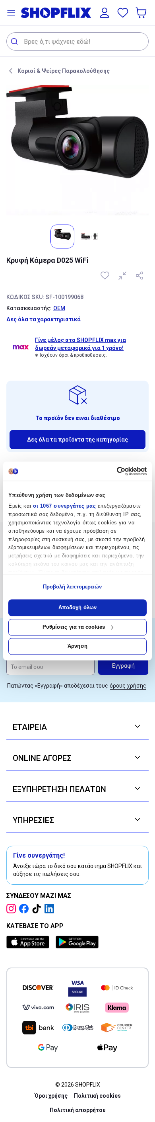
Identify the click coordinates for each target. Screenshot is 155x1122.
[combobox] (77, 41)
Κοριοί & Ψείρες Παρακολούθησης (63, 71)
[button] (11, 13)
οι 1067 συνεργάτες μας (64, 506)
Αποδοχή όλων (77, 608)
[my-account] (104, 13)
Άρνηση (77, 646)
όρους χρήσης (128, 685)
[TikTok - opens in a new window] (38, 908)
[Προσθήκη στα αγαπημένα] (105, 275)
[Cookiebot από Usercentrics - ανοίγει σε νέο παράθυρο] (112, 471)
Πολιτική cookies (97, 1096)
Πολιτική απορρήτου (78, 1110)
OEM (59, 308)
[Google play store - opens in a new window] (77, 942)
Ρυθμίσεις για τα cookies (74, 627)
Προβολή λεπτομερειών (72, 587)
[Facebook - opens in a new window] (25, 908)
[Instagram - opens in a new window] (12, 908)
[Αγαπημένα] (123, 13)
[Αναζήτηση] (15, 41)
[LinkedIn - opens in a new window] (51, 908)
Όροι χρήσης (51, 1096)
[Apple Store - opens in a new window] (29, 942)
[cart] (142, 13)
